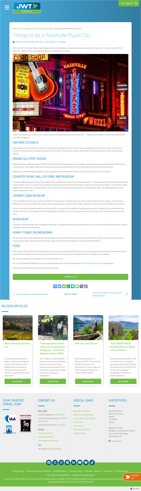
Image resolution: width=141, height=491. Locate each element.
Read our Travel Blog (81, 411)
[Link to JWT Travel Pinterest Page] (67, 462)
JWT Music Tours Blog (44, 42)
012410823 (61, 425)
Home (15, 28)
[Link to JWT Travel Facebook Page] (49, 462)
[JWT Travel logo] (27, 7)
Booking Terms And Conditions (39, 471)
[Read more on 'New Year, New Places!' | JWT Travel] (88, 327)
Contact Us (70, 277)
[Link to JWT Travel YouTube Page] (80, 462)
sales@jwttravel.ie (45, 433)
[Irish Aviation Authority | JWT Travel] (10, 419)
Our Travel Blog (25, 28)
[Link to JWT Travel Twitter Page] (55, 462)
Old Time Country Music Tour (91, 263)
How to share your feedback (84, 418)
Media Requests (122, 471)
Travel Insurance (76, 471)
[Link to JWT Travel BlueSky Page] (86, 462)
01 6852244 (60, 414)
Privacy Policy (18, 471)
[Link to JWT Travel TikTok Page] (92, 462)
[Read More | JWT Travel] (10, 429)
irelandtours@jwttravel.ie (48, 440)
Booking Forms (79, 433)
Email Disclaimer (60, 471)
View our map (115, 441)
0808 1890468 (55, 449)
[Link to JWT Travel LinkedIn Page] (73, 462)
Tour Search (127, 3)
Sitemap (88, 471)
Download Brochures (81, 429)
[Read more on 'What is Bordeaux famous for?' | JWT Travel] (17, 327)
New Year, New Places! (86, 343)
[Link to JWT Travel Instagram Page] (61, 462)
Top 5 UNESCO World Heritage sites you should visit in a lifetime (122, 346)
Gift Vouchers (78, 426)
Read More (17, 381)
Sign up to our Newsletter (83, 414)
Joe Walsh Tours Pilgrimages (83, 475)
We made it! (136, 488)
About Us (98, 471)
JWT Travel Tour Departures (58, 475)
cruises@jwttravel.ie (46, 437)
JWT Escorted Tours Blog (42, 28)
